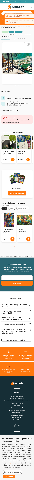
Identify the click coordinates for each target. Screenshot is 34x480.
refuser (10, 463)
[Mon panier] (31, 7)
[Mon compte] (28, 7)
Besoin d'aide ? (17, 417)
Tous (4, 208)
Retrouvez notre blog (17, 412)
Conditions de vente (17, 403)
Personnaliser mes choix (12, 472)
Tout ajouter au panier (17, 193)
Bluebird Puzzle (5, 39)
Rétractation (17, 420)
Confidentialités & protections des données (17, 401)
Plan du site (17, 405)
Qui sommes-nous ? (17, 408)
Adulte (11, 208)
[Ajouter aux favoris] (28, 44)
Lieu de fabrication (17, 415)
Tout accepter (9, 476)
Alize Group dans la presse (17, 410)
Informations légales (17, 396)
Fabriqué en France (22, 208)
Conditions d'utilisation (17, 398)
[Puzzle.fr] (16, 7)
